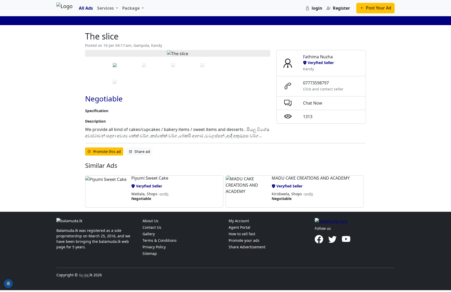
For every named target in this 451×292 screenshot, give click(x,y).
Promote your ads (244, 240)
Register (341, 8)
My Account (239, 220)
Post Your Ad (378, 8)
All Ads (86, 8)
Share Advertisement (247, 246)
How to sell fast (242, 233)
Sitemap (150, 253)
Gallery (149, 233)
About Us (150, 220)
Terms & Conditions (160, 240)
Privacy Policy (154, 246)
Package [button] (131, 8)
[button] (106, 191)
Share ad (142, 151)
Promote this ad (107, 151)
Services (106, 8)
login (317, 8)
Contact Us (152, 227)
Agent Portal (239, 227)
